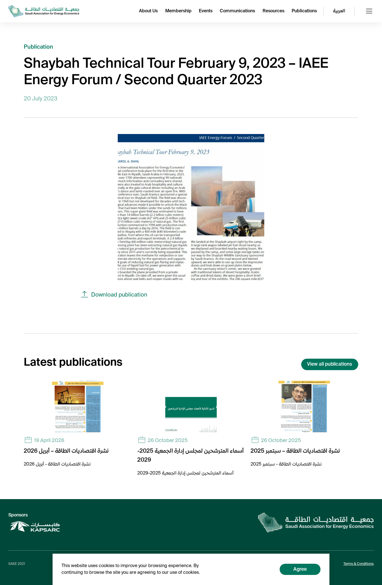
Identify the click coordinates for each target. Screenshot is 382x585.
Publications (304, 11)
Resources (273, 11)
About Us (148, 11)
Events (206, 11)
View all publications (329, 364)
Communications (237, 11)
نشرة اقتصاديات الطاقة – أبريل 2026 (66, 451)
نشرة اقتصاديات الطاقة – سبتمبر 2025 (295, 451)
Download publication (119, 295)
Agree (300, 569)
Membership (178, 11)
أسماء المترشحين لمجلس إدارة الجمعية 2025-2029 (190, 455)
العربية (339, 11)
